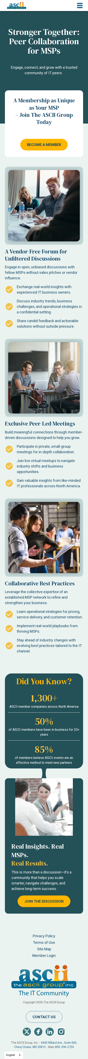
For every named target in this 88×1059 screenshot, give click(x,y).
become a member (44, 145)
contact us (44, 1017)
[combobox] (13, 1055)
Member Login (44, 955)
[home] (15, 5)
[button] (80, 5)
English (10, 1055)
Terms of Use (44, 942)
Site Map (44, 949)
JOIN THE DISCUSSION (44, 901)
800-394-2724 (64, 1047)
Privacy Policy (44, 936)
